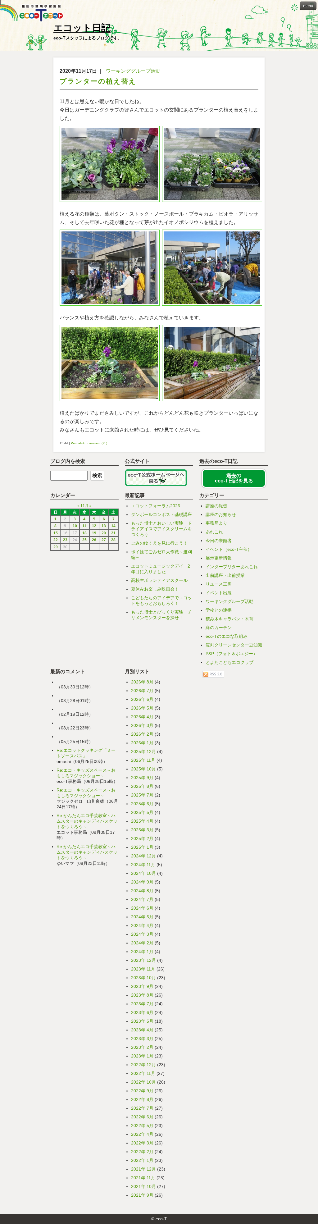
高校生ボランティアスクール (159, 580)
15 (55, 533)
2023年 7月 (142, 1003)
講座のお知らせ (221, 514)
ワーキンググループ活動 (133, 71)
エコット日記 (82, 28)
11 (84, 526)
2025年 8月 (142, 786)
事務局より (216, 523)
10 (75, 526)
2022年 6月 (142, 1116)
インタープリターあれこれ (232, 566)
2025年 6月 (142, 803)
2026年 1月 (142, 742)
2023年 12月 (143, 960)
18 (84, 533)
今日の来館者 (219, 540)
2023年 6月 (142, 1012)
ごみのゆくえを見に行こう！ (159, 543)
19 (94, 533)
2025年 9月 (142, 777)
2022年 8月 (142, 1099)
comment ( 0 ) (97, 443)
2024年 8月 (142, 890)
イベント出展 (219, 592)
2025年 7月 (142, 794)
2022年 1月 (142, 1160)
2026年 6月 (142, 699)
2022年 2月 (142, 1151)
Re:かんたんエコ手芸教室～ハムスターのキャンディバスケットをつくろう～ (87, 821)
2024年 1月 (142, 951)
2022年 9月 (142, 1090)
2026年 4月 (142, 716)
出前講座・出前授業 (225, 575)
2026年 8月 (142, 681)
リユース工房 (219, 584)
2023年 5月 (142, 1021)
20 (104, 533)
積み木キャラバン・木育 (229, 618)
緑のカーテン (219, 627)
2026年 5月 (142, 708)
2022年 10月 (143, 1082)
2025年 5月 (142, 812)
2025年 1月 (142, 847)
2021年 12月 (143, 1169)
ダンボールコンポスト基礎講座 (161, 514)
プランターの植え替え (98, 81)
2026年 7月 (142, 690)
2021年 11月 (143, 1177)
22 (55, 540)
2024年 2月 (142, 942)
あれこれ (214, 531)
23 (65, 540)
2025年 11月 (143, 760)
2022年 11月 (143, 1073)
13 (104, 526)
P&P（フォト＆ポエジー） (231, 653)
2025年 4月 (142, 821)
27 (104, 540)
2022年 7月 (142, 1108)
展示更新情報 (219, 557)
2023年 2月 (142, 1047)
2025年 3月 (142, 829)
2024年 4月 (142, 925)
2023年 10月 (143, 977)
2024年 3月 (142, 934)
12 (94, 526)
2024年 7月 (142, 899)
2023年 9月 (142, 986)
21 (113, 533)
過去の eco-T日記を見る (234, 478)
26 (94, 540)
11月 (84, 506)
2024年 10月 (143, 873)
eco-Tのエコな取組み (227, 636)
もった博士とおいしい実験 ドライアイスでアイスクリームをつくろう (161, 529)
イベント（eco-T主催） (229, 549)
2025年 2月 (142, 838)
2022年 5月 (142, 1125)
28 (113, 540)
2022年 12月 (143, 1064)
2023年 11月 (143, 968)
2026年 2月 (142, 734)
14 (113, 526)
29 (55, 547)
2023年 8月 (142, 995)
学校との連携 (219, 610)
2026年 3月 (142, 725)
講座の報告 (216, 505)
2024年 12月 (143, 855)
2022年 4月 (142, 1134)
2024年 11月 (143, 864)
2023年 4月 (142, 1029)
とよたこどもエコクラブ (229, 662)
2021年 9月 (142, 1195)
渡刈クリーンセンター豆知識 (234, 644)
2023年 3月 (142, 1038)
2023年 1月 (142, 1055)
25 (84, 540)
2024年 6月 (142, 908)
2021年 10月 (143, 1186)
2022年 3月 (142, 1142)
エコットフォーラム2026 (155, 505)
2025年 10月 (143, 768)
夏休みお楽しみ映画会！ (155, 589)
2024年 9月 (142, 881)
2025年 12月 (143, 751)
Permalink (78, 443)
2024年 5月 (142, 916)
